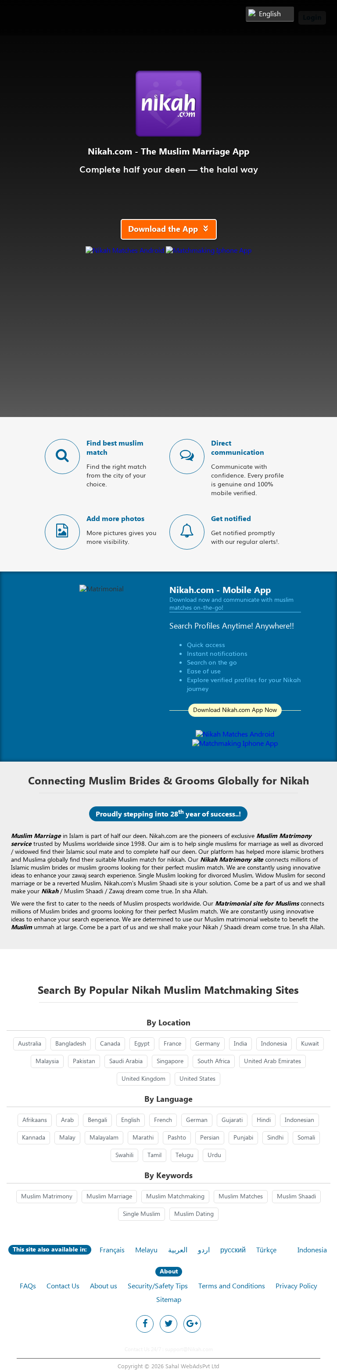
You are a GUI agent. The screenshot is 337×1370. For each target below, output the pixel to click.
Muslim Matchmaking (175, 1197)
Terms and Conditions (231, 1286)
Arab (67, 1120)
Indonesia (274, 1044)
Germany (207, 1044)
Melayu (146, 1250)
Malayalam (104, 1138)
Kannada (33, 1138)
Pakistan (84, 1061)
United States (197, 1079)
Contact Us (63, 1286)
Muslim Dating (194, 1214)
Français (112, 1250)
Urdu (214, 1155)
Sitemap (168, 1300)
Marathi (143, 1138)
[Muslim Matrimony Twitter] (168, 1324)
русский (233, 1250)
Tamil (154, 1155)
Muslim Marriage (109, 1197)
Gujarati (232, 1120)
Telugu (185, 1155)
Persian (209, 1138)
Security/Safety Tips (158, 1286)
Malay (67, 1138)
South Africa (213, 1061)
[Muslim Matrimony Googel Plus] (192, 1324)
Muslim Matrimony (46, 1197)
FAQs (28, 1286)
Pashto (177, 1138)
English (130, 1120)
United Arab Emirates (272, 1061)
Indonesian (299, 1120)
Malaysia (47, 1061)
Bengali (97, 1120)
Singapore (170, 1061)
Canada (110, 1044)
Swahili (124, 1155)
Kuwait (310, 1044)
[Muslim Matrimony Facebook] (145, 1324)
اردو (204, 1250)
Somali (306, 1138)
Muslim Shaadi (296, 1197)
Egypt (142, 1044)
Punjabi (243, 1138)
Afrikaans (34, 1120)
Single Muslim (141, 1214)
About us (103, 1286)
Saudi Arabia (126, 1061)
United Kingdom (143, 1079)
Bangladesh (70, 1044)
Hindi (264, 1120)
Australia (29, 1044)
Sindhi (275, 1138)
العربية (177, 1250)
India (240, 1044)
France (172, 1044)
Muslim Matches (241, 1197)
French (163, 1120)
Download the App (171, 229)
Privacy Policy (296, 1286)
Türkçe (266, 1250)
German (197, 1120)
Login (312, 17)
